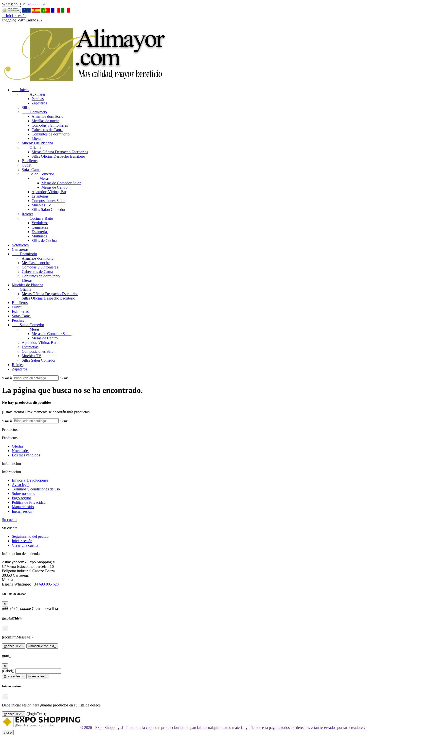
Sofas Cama (31, 170)
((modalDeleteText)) (42, 646)
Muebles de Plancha (37, 143)
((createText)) (37, 676)
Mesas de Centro (54, 187)
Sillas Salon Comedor (48, 209)
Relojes (27, 214)
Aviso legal (20, 485)
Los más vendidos (26, 455)
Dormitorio (34, 112)
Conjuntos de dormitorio (51, 134)
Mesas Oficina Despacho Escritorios (60, 152)
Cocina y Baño (37, 218)
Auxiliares (34, 94)
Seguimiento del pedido (30, 536)
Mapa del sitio (23, 507)
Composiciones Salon (48, 201)
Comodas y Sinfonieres (50, 125)
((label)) (8, 671)
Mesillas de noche (45, 121)
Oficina (31, 147)
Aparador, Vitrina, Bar (49, 192)
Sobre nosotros (23, 493)
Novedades (20, 451)
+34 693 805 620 (32, 4)
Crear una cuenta (25, 545)
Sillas (26, 107)
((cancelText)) (13, 646)
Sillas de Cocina (44, 240)
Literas (37, 138)
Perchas (38, 99)
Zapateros (39, 103)
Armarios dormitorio (47, 116)
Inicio (20, 90)
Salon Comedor (38, 174)
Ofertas (17, 446)
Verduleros (40, 223)
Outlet (26, 165)
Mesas (40, 178)
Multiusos (39, 236)
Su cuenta (9, 520)
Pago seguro (21, 498)
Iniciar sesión (22, 511)
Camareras (40, 227)
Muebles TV (41, 205)
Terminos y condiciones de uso (36, 489)
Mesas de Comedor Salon (61, 183)
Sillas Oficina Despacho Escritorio (58, 156)
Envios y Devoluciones (30, 480)
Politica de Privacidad (29, 502)
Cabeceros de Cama (47, 130)
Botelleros (29, 161)
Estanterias (40, 196)
